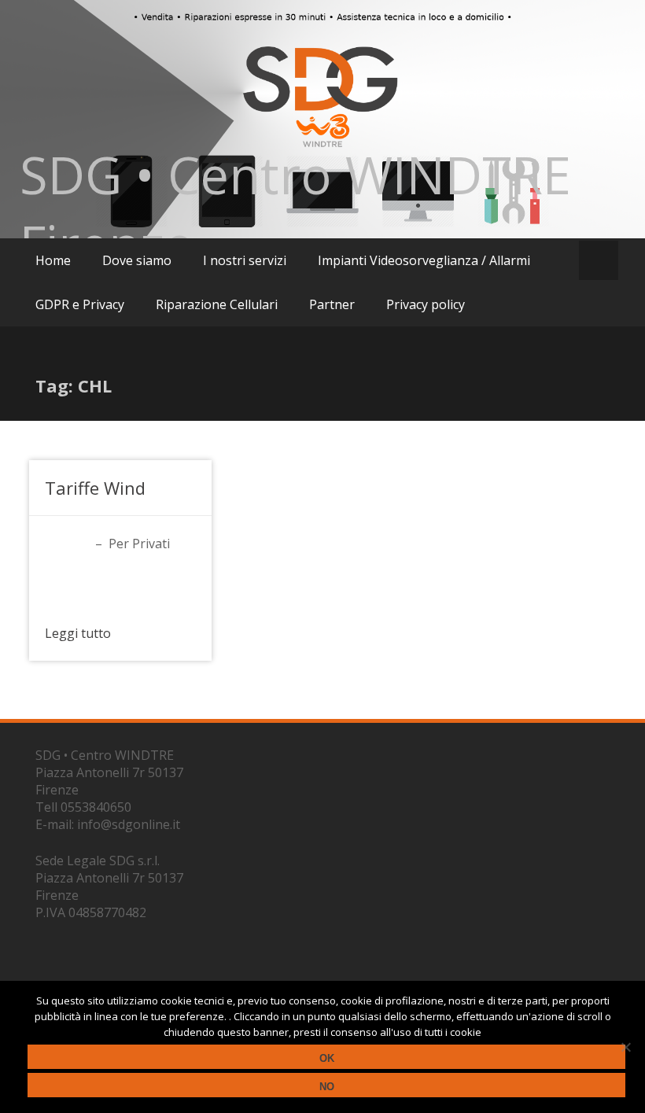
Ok (326, 1058)
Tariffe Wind (95, 487)
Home (53, 260)
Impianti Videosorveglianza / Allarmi (424, 260)
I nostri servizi (244, 260)
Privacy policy (425, 304)
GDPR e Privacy (79, 304)
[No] (625, 1047)
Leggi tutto (78, 633)
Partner (332, 304)
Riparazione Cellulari (217, 304)
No (326, 1087)
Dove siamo (136, 260)
